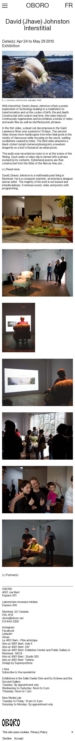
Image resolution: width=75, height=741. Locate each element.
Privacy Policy (39, 732)
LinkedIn (7, 633)
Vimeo (6, 637)
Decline (7, 738)
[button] (5, 5)
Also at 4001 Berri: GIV (15, 646)
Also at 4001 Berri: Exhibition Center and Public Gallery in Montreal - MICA (36, 651)
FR (69, 5)
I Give (5, 669)
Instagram (8, 627)
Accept (18, 738)
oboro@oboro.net (13, 618)
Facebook (8, 630)
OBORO (37, 5)
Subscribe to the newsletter (19, 672)
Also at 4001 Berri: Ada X (17, 643)
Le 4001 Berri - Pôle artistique (20, 640)
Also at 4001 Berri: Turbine (18, 659)
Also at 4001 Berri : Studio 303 (20, 656)
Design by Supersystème (17, 663)
